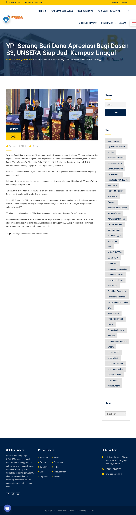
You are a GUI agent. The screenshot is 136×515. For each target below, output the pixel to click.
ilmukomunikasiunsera (117, 208)
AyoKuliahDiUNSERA (116, 146)
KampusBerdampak (116, 219)
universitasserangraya (117, 341)
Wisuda (57, 476)
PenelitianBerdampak (117, 297)
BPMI (56, 457)
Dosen (43, 462)
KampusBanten (114, 213)
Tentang (42, 11)
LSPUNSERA (113, 258)
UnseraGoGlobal (114, 375)
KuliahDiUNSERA (115, 252)
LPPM (56, 467)
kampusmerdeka (115, 224)
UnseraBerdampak (116, 364)
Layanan (122, 23)
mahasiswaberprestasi (117, 269)
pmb (110, 308)
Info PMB (44, 467)
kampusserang (114, 230)
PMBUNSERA (113, 313)
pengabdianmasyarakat (118, 302)
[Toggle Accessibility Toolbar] (6, 19)
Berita (35, 146)
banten (111, 152)
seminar (111, 336)
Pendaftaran (107, 23)
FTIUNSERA (113, 197)
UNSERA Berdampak (88, 23)
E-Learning (58, 462)
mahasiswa (113, 263)
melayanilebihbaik (115, 280)
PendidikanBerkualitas (117, 291)
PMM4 (110, 325)
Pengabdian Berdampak (109, 11)
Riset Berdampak (85, 11)
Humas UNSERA (19, 146)
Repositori (44, 476)
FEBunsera (112, 185)
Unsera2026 (113, 358)
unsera (111, 347)
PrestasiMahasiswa (116, 330)
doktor (15, 234)
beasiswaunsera (115, 163)
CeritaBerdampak (115, 169)
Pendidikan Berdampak (62, 11)
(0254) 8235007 (15, 2)
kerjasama (112, 241)
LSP (42, 472)
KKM (110, 247)
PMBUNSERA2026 (115, 319)
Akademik (44, 457)
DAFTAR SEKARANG (119, 2)
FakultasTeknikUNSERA (118, 180)
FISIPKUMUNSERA (115, 191)
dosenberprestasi (27, 234)
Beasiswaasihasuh (116, 158)
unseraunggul (113, 380)
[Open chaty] (7, 508)
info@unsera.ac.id (35, 2)
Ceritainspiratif (114, 174)
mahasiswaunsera (115, 274)
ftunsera (111, 202)
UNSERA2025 (113, 352)
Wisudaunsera (42, 234)
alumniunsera (113, 141)
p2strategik (112, 286)
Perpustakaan (60, 472)
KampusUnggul (114, 236)
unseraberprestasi (115, 369)
